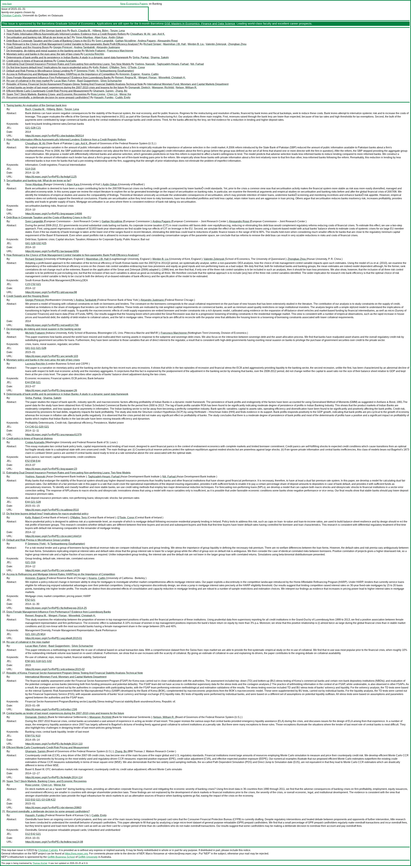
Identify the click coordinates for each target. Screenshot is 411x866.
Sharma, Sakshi (160, 57)
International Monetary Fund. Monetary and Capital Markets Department (187, 84)
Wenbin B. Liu (196, 44)
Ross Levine (98, 94)
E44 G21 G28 (33, 502)
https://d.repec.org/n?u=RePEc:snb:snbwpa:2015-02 (55, 669)
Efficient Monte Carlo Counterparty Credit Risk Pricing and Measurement (47, 91)
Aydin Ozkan (116, 37)
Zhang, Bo (121, 91)
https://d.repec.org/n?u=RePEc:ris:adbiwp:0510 (52, 509)
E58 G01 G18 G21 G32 (38, 661)
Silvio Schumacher (111, 80)
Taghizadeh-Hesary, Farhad (173, 64)
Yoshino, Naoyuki (145, 64)
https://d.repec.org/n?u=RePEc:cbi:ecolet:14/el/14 (53, 536)
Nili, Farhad (197, 64)
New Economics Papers (134, 3)
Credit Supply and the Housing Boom (27, 47)
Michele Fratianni (95, 50)
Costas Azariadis (66, 60)
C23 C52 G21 (33, 284)
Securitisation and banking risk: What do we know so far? (39, 37)
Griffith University (88, 857)
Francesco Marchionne (120, 50)
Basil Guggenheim (88, 80)
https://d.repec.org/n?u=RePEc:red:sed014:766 (52, 325)
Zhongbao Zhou (237, 44)
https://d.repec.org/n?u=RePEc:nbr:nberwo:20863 (53, 807)
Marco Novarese (155, 853)
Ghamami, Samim (103, 91)
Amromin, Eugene (129, 74)
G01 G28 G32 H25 (35, 243)
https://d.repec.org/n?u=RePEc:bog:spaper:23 (51, 468)
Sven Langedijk (105, 40)
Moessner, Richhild (163, 87)
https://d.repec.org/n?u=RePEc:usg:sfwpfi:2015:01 (53, 638)
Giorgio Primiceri (63, 47)
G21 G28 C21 (33, 127)
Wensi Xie (125, 94)
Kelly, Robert (100, 67)
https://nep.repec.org (76, 853)
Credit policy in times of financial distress (29, 60)
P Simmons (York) (84, 70)
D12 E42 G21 (33, 834)
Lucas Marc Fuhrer (65, 80)
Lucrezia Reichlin (94, 54)
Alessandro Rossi (167, 40)
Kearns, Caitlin (150, 74)
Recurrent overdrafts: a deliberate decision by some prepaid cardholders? (48, 97)
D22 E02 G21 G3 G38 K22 (40, 799)
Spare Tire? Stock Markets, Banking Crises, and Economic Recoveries (46, 94)
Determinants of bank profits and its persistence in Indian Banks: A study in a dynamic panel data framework (67, 57)
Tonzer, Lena (117, 30)
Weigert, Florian (147, 77)
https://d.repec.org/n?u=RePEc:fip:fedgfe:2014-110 (54, 743)
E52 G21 (30, 600)
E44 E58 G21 (33, 382)
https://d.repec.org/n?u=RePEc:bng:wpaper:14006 (53, 213)
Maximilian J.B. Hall (174, 44)
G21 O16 (30, 562)
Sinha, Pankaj (141, 57)
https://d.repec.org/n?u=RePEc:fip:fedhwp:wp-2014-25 (56, 608)
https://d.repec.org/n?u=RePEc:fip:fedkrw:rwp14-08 (54, 841)
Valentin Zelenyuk (216, 44)
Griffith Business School (61, 857)
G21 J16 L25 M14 (35, 634)
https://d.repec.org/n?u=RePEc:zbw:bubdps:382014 (54, 135)
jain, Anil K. (158, 34)
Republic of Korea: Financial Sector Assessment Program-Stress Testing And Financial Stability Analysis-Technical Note (75, 84)
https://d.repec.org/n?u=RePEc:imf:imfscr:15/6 (51, 709)
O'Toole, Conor (136, 67)
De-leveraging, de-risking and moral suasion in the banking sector (44, 50)
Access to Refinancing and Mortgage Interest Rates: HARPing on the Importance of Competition (61, 74)
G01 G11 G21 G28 (35, 348)
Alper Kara (101, 37)
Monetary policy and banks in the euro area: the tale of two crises (43, 54)
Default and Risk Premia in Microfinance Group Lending (38, 70)
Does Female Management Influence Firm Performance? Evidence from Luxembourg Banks (58, 77)
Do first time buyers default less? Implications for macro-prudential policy (47, 67)
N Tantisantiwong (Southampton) (115, 70)
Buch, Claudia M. (81, 30)
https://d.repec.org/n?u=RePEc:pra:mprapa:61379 (53, 434)
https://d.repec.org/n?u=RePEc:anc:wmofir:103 (51, 356)
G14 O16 (30, 168)
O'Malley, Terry (118, 67)
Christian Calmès (11, 15)
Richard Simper (152, 44)
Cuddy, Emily (122, 97)
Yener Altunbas (85, 37)
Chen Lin (112, 94)
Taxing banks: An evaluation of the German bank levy (36, 30)
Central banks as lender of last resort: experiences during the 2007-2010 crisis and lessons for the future (65, 87)
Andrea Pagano (147, 40)
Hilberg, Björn (100, 30)
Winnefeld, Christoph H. (172, 77)
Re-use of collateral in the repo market (28, 80)
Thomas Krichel (40, 863)
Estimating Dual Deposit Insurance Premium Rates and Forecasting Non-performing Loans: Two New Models (68, 64)
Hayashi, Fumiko (104, 97)
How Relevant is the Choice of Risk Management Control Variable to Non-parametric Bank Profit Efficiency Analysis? (73, 44)
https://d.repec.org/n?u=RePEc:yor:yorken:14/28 (52, 570)
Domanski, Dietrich (139, 87)
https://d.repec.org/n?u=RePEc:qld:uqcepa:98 (51, 292)
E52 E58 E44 (32, 461)
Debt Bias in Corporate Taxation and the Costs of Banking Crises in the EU (49, 40)
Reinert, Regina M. (126, 77)
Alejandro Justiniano (108, 47)
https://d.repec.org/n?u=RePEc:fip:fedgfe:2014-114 (54, 777)
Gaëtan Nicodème (126, 40)
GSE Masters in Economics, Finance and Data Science (199, 23)
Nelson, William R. (186, 87)
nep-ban (7, 3)
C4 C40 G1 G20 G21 (37, 426)
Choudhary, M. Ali (140, 34)
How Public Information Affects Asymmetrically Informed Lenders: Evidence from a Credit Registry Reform (66, 34)
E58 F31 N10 (32, 735)
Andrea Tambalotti (84, 47)
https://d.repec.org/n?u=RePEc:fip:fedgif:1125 (51, 176)
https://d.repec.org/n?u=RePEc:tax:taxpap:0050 (52, 251)
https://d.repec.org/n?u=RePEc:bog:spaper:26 (51, 390)
